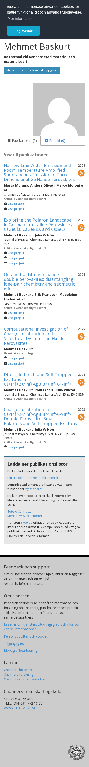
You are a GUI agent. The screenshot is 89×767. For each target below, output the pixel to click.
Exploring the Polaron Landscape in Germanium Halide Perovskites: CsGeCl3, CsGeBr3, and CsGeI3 (38, 224)
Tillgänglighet (14, 643)
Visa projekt (16, 204)
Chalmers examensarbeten (24, 679)
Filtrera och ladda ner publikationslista (34, 478)
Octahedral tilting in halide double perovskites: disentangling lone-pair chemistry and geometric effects (39, 281)
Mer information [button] (21, 19)
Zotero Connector (20, 511)
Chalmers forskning (18, 674)
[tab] (22, 141)
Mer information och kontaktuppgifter (31, 70)
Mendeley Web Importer (24, 515)
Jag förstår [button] (23, 31)
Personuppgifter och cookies (26, 636)
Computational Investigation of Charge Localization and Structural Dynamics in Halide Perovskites (36, 336)
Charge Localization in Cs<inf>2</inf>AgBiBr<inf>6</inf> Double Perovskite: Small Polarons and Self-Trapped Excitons (40, 416)
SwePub (27, 522)
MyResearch (34, 489)
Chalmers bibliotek (18, 669)
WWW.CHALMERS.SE (20, 708)
